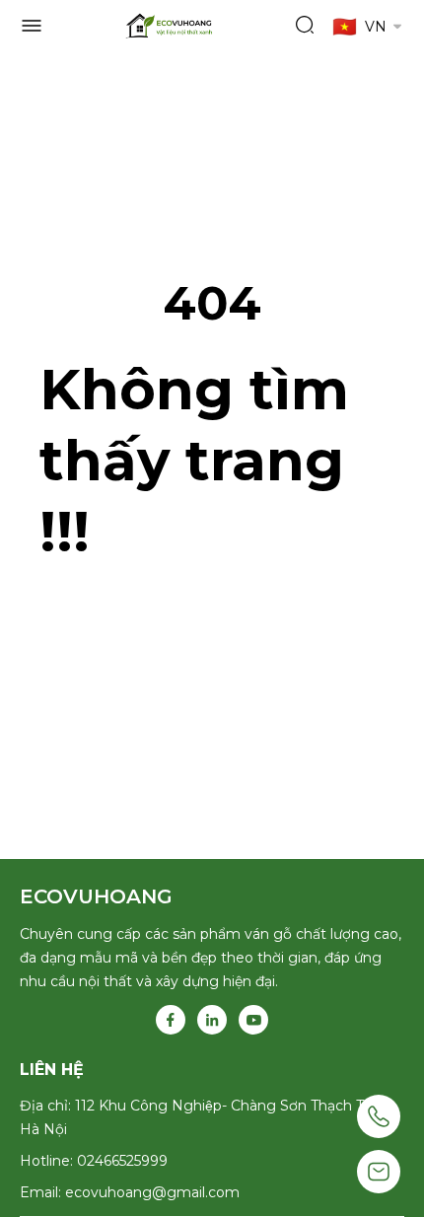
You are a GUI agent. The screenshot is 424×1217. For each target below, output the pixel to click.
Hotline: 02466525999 (94, 1161)
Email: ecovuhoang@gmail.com (130, 1192)
